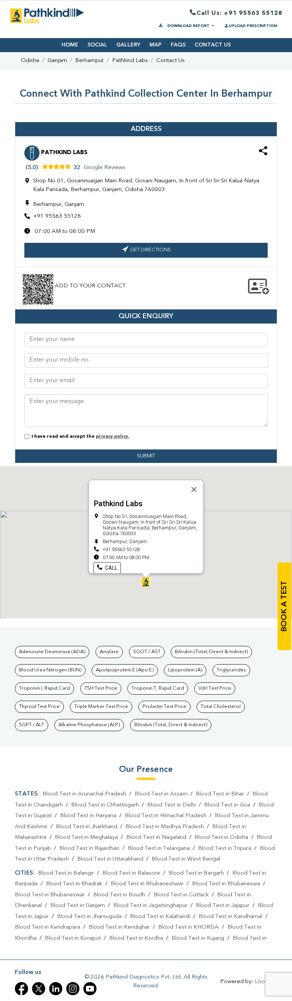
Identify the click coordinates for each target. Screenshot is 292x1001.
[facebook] (21, 988)
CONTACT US (213, 45)
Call (110, 568)
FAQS (178, 45)
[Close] (194, 489)
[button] (146, 582)
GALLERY (128, 45)
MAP (155, 45)
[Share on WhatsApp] (263, 152)
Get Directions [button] (150, 249)
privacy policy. (112, 436)
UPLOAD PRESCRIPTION (253, 26)
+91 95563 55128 (57, 216)
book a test (284, 606)
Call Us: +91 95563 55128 (239, 13)
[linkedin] (55, 988)
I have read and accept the (79, 436)
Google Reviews (104, 168)
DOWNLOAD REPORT (188, 26)
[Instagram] (72, 988)
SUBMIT (146, 456)
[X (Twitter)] (38, 988)
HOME (70, 45)
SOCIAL (97, 45)
